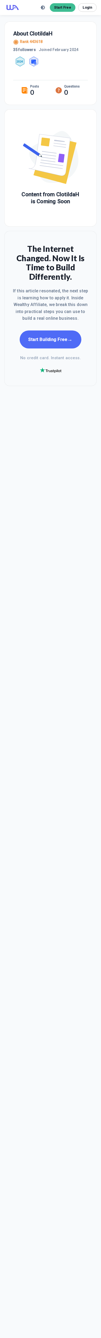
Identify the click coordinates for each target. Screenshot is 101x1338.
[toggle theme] (43, 7)
